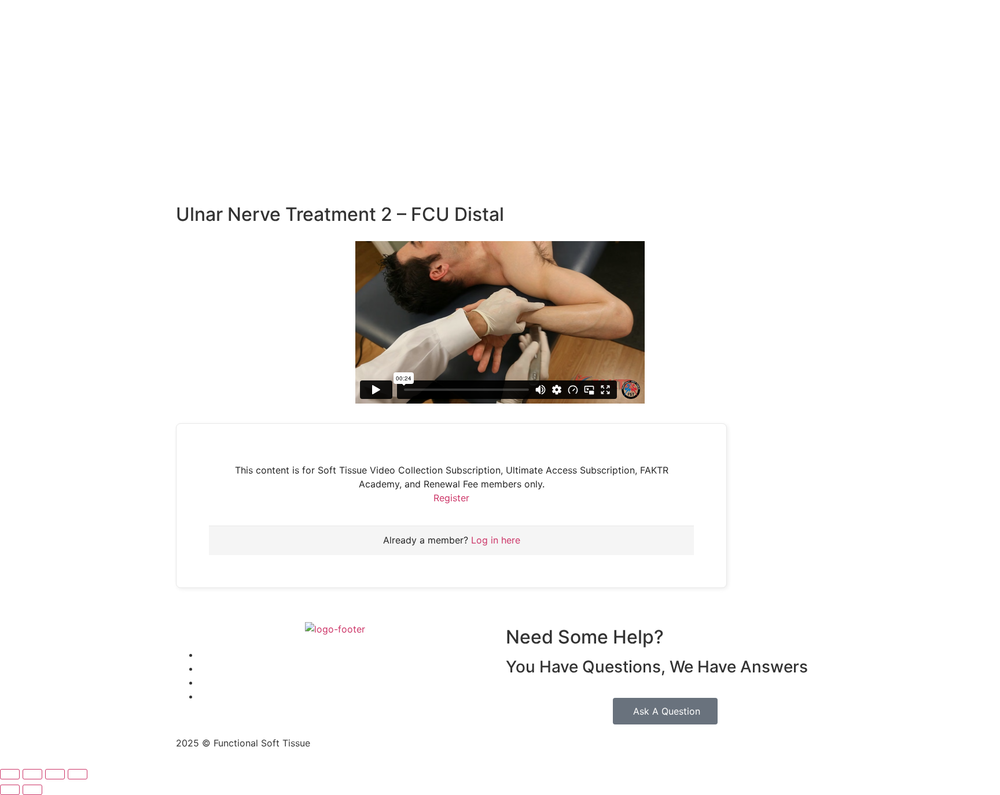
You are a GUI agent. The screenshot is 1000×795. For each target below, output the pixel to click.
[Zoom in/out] (10, 774)
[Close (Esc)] (77, 774)
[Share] (55, 774)
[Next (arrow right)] (32, 790)
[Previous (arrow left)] (10, 790)
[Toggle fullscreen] (32, 774)
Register (451, 498)
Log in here (495, 540)
